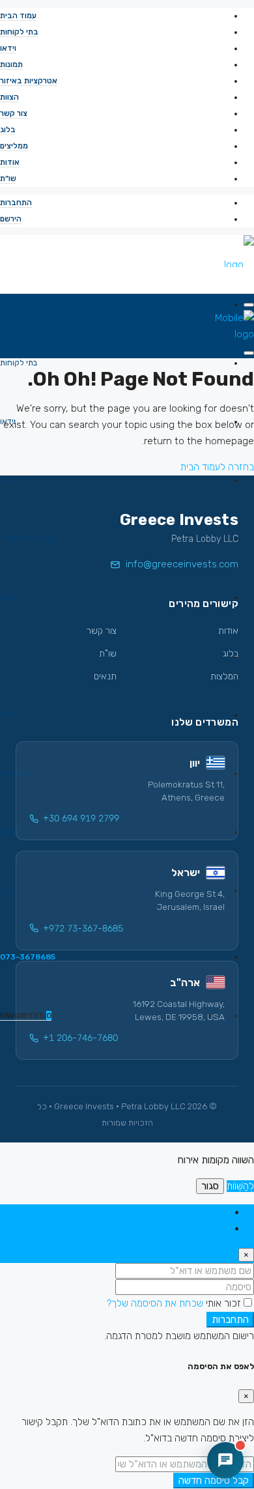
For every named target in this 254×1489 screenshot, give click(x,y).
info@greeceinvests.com (182, 564)
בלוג (8, 129)
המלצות (224, 676)
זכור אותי (222, 1303)
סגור (210, 1186)
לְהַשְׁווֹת (240, 1186)
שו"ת (108, 653)
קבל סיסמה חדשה (213, 1480)
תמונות (11, 64)
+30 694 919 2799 (81, 818)
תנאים (105, 676)
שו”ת (8, 178)
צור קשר (13, 113)
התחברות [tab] (210, 1212)
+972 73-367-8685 (83, 928)
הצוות (9, 97)
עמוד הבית (18, 15)
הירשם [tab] (215, 1228)
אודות (10, 162)
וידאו (8, 48)
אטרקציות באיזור (28, 80)
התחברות (16, 202)
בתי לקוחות (19, 31)
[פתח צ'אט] (225, 1460)
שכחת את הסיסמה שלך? (155, 1303)
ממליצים (14, 145)
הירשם (10, 218)
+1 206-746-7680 (80, 1037)
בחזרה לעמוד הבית (217, 467)
